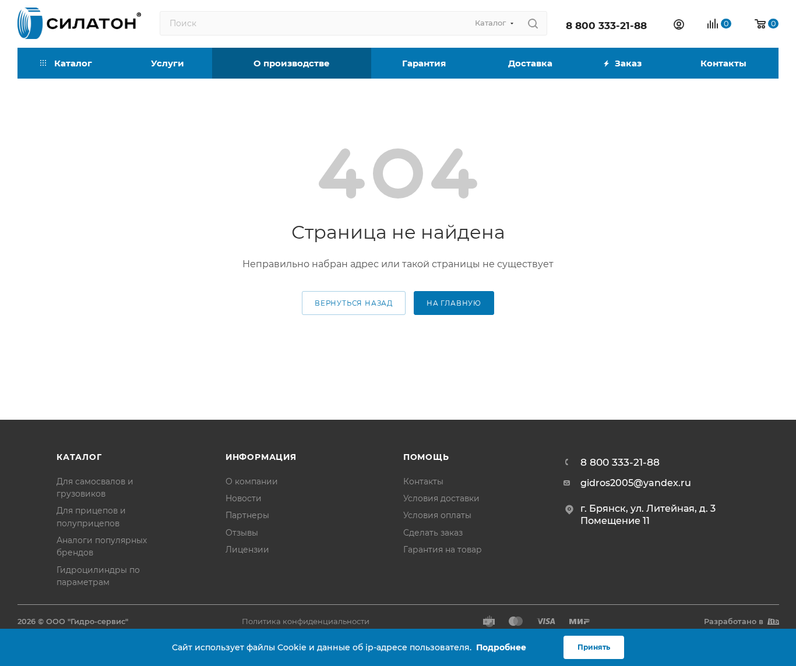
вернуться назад (354, 303)
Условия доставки (441, 498)
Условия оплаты (437, 515)
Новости (244, 498)
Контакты (423, 481)
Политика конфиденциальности (305, 621)
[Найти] (533, 23)
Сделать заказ (433, 532)
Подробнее (501, 647)
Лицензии (247, 549)
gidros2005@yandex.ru (635, 482)
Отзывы (242, 532)
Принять (593, 647)
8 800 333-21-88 (606, 25)
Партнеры (247, 515)
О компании (252, 481)
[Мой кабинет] (679, 26)
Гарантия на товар (442, 549)
